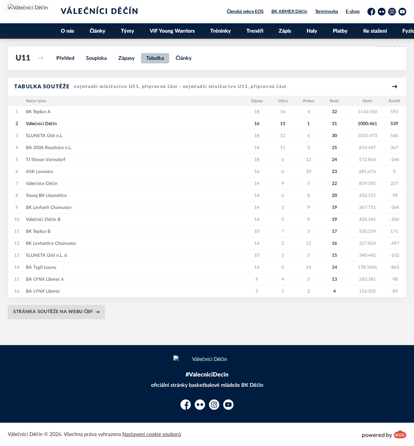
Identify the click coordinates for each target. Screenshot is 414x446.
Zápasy (126, 58)
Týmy (127, 31)
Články (97, 31)
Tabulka (155, 58)
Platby (340, 31)
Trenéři (254, 31)
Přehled (65, 58)
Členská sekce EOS (245, 11)
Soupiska (96, 58)
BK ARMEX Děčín (289, 11)
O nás (67, 31)
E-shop (353, 11)
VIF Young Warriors (172, 31)
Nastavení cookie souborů (151, 434)
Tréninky (220, 31)
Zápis (285, 31)
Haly (312, 31)
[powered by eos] (384, 434)
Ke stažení (375, 31)
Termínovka (326, 11)
